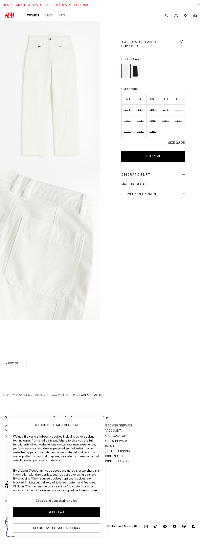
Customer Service (117, 425)
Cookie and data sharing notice (57, 500)
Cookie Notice (113, 456)
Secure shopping (116, 451)
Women (33, 15)
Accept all (57, 512)
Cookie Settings (115, 461)
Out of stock (129, 88)
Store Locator (114, 435)
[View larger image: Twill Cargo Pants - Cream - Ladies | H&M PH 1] (50, 96)
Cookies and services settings (56, 528)
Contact (109, 446)
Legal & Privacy (115, 441)
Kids (61, 15)
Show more (14, 363)
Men (48, 15)
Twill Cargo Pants (86, 394)
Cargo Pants (57, 394)
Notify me (153, 156)
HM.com (9, 394)
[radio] (125, 71)
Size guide (176, 142)
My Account (111, 430)
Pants (38, 394)
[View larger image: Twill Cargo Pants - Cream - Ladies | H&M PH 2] (50, 245)
